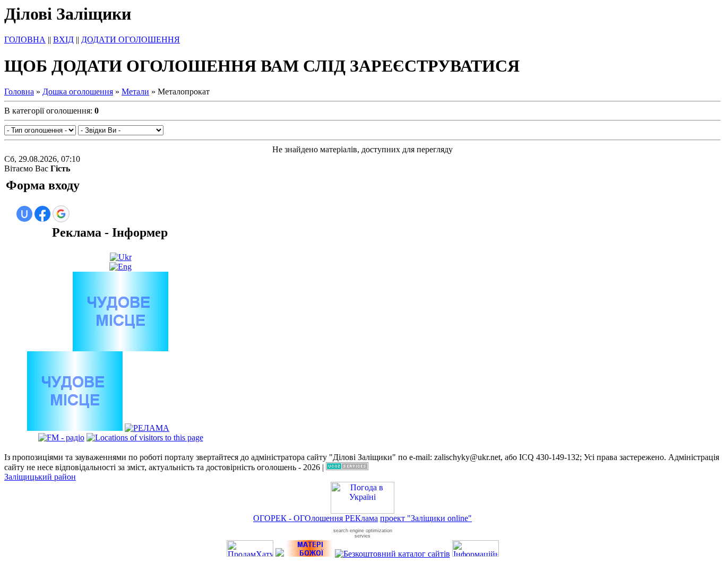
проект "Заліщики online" (426, 518)
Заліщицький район (40, 476)
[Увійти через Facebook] (42, 214)
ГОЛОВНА (25, 39)
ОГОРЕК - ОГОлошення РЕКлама (315, 518)
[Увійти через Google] (61, 213)
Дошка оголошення (77, 91)
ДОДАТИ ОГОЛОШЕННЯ (130, 39)
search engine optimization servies (362, 533)
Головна (19, 91)
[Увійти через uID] (24, 214)
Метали (135, 91)
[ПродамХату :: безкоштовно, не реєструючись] (250, 553)
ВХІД (63, 39)
